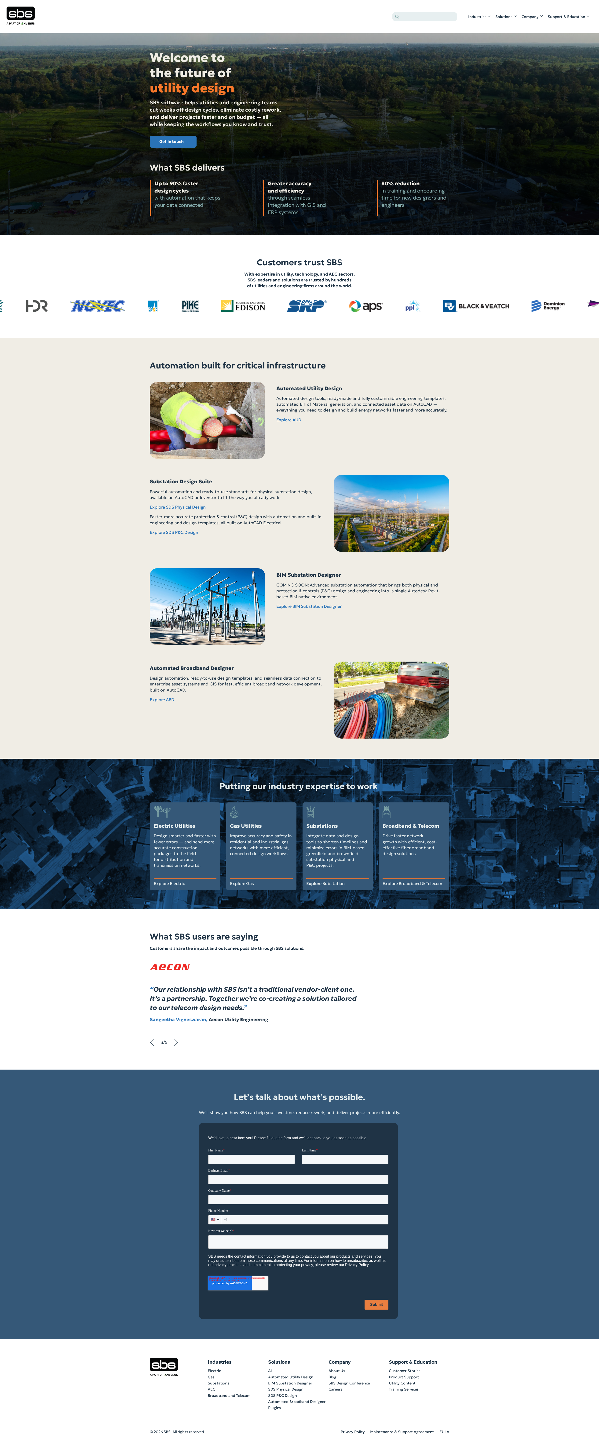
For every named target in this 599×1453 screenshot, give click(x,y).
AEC (211, 1389)
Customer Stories (404, 1370)
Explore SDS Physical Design (178, 507)
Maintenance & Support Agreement (402, 1431)
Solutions (503, 16)
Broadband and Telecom (229, 1395)
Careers (335, 1389)
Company (530, 16)
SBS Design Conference (349, 1383)
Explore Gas (242, 883)
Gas (211, 1377)
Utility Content (402, 1383)
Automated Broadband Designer (297, 1401)
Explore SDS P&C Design (174, 532)
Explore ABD (162, 699)
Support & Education (566, 16)
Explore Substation (325, 883)
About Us (337, 1370)
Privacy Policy (353, 1431)
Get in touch (171, 141)
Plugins (274, 1407)
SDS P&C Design (282, 1395)
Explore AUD (288, 419)
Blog (332, 1377)
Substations (218, 1383)
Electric (214, 1370)
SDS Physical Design (285, 1389)
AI (270, 1370)
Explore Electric (169, 883)
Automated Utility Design (290, 1377)
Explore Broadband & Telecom (412, 883)
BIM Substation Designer (290, 1383)
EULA (444, 1431)
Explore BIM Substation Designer (309, 606)
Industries (477, 16)
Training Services (404, 1389)
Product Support (404, 1377)
